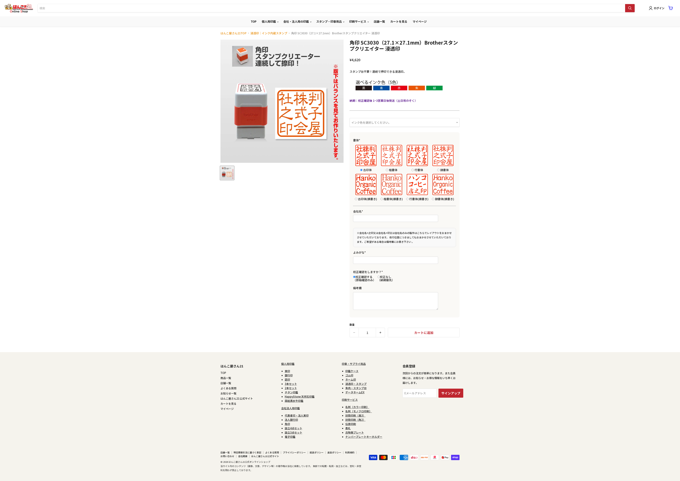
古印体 (367, 169)
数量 (352, 324)
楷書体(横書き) (393, 199)
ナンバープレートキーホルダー (363, 437)
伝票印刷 (350, 424)
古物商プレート (354, 432)
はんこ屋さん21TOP (233, 33)
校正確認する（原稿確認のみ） (364, 278)
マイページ (420, 21)
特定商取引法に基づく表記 (247, 452)
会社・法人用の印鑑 (296, 21)
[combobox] (331, 8)
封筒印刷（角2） (355, 420)
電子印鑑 (290, 437)
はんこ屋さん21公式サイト (236, 398)
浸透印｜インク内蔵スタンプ (268, 33)
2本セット (291, 388)
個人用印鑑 (269, 21)
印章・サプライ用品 (354, 364)
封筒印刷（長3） (355, 415)
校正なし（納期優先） (386, 278)
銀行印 (289, 375)
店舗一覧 (379, 21)
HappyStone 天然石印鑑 (299, 396)
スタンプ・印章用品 (329, 21)
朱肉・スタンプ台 (356, 388)
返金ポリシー (334, 452)
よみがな (359, 252)
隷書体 (444, 169)
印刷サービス (358, 21)
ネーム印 (350, 379)
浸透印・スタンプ (356, 384)
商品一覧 (225, 378)
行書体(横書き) (418, 199)
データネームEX (354, 392)
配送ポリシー (317, 452)
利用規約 (349, 452)
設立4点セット (293, 428)
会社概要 (242, 456)
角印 (287, 424)
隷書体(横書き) (444, 199)
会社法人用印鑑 (290, 408)
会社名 (358, 211)
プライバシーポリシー (294, 452)
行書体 (418, 169)
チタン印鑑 (291, 392)
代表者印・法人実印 (297, 415)
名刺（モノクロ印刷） (358, 411)
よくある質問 (228, 388)
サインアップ (450, 393)
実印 (287, 371)
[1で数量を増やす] (380, 332)
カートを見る (398, 21)
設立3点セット (293, 432)
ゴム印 (349, 375)
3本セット (291, 384)
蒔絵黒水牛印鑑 (294, 401)
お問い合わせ (227, 456)
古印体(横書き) (367, 199)
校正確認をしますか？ (368, 271)
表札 (348, 428)
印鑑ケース (351, 371)
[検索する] (630, 8)
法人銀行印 (291, 420)
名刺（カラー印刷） (357, 407)
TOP (253, 21)
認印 (287, 379)
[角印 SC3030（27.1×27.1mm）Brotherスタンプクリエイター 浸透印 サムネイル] (227, 173)
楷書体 (392, 169)
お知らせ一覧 (228, 393)
